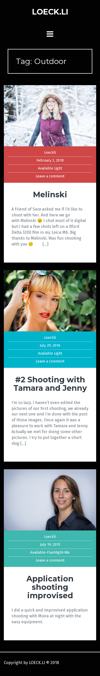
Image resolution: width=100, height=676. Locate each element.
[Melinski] (50, 115)
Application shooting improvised (50, 587)
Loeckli (50, 152)
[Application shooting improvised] (50, 499)
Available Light (50, 168)
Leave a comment (50, 176)
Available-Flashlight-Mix (50, 552)
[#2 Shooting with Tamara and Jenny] (50, 300)
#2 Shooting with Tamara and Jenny (50, 384)
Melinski (50, 194)
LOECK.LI (50, 12)
